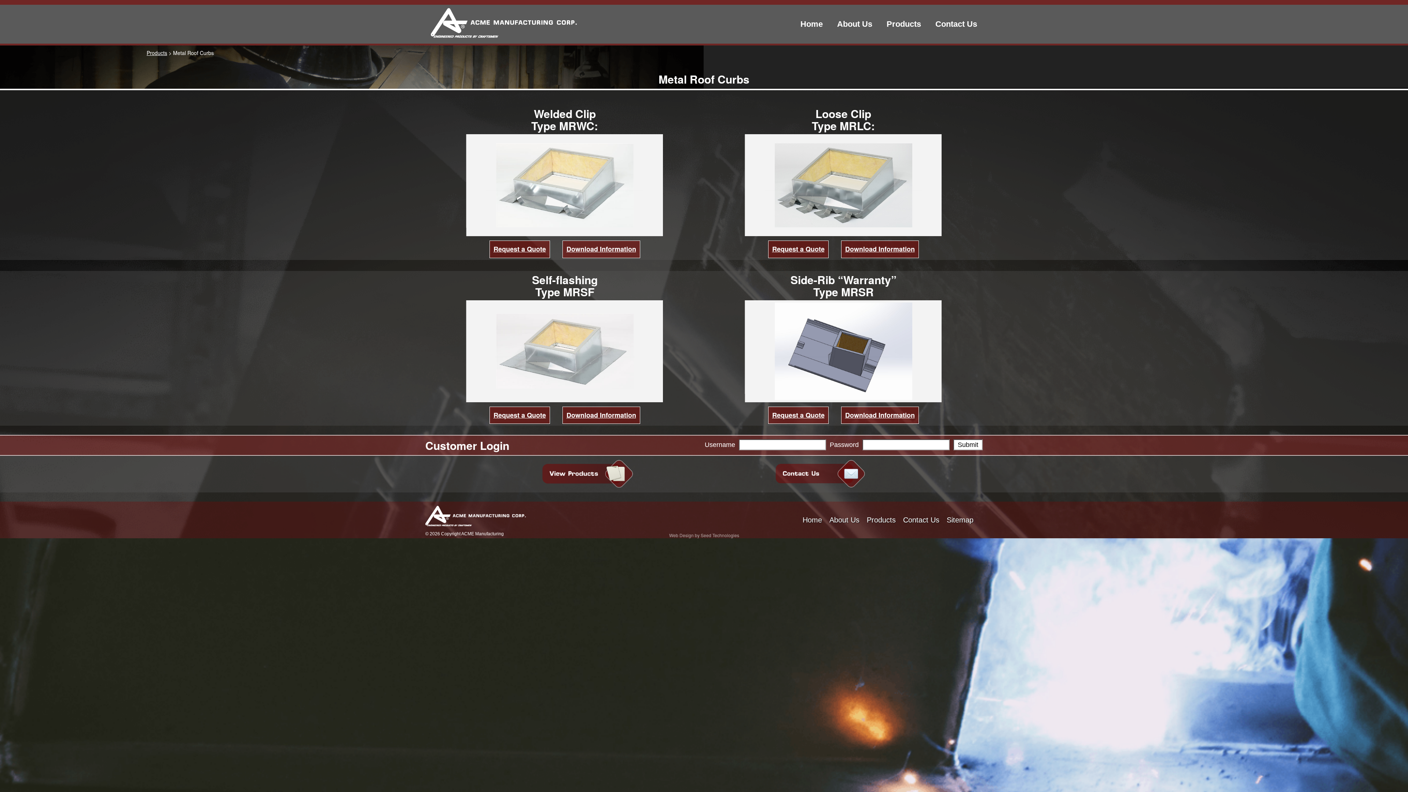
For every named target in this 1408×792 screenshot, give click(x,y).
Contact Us (956, 24)
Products (904, 24)
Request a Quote (520, 249)
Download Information (601, 249)
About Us (854, 24)
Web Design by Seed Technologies (704, 535)
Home (811, 24)
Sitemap (960, 520)
